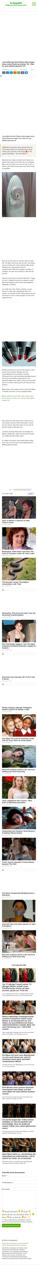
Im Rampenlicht (16, 3)
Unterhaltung (23, 69)
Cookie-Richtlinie (23, 1243)
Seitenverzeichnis (21, 1245)
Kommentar (6, 1189)
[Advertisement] (19, 36)
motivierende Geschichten (23, 489)
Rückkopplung (11, 1245)
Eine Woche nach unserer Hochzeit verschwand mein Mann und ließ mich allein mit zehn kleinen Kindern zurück (18, 1090)
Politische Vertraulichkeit (9, 1243)
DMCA (4, 1245)
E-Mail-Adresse (7, 1182)
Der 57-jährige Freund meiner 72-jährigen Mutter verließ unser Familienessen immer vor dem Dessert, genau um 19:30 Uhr (17, 987)
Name (4, 1176)
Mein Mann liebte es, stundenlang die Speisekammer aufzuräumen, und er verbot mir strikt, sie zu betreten (19, 1156)
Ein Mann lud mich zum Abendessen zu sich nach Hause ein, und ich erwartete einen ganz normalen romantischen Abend (18, 1058)
